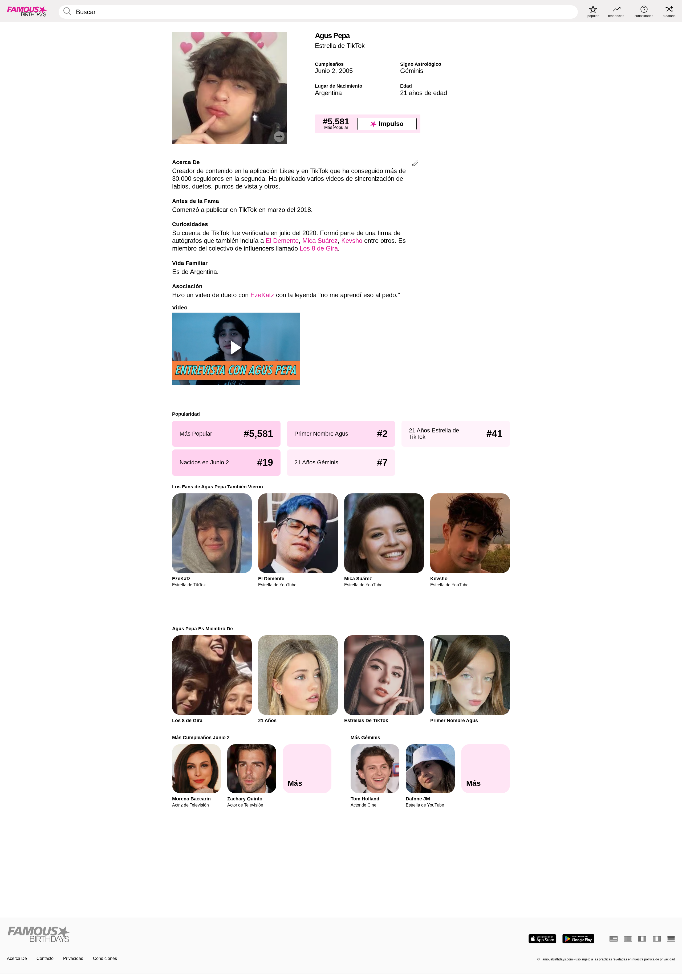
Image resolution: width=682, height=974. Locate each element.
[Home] (172, 934)
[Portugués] (628, 939)
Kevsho (351, 240)
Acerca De (17, 958)
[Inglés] (614, 939)
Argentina (328, 92)
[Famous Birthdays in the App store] (542, 938)
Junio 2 (325, 70)
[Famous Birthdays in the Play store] (578, 938)
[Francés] (642, 939)
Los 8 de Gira (319, 248)
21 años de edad (423, 92)
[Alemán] (671, 939)
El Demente (282, 240)
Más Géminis (365, 737)
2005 (346, 70)
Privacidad (73, 958)
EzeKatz (262, 294)
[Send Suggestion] (415, 164)
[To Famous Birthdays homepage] (26, 11)
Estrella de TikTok (340, 45)
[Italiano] (657, 939)
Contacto (45, 958)
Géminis (411, 70)
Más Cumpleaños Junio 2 (201, 737)
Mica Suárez (320, 240)
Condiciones (105, 958)
